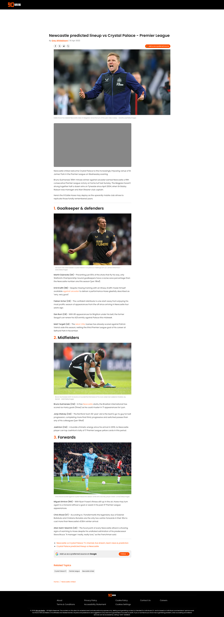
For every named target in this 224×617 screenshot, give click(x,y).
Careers (163, 600)
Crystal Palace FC (60, 571)
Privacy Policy (90, 600)
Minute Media (40, 610)
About (59, 600)
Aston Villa (80, 324)
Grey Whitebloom (60, 40)
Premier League (74, 571)
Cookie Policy (121, 600)
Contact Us (145, 600)
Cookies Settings (123, 604)
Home (56, 582)
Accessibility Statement (95, 604)
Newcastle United (88, 571)
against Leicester (71, 291)
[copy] (68, 46)
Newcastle (88, 404)
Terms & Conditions (66, 604)
